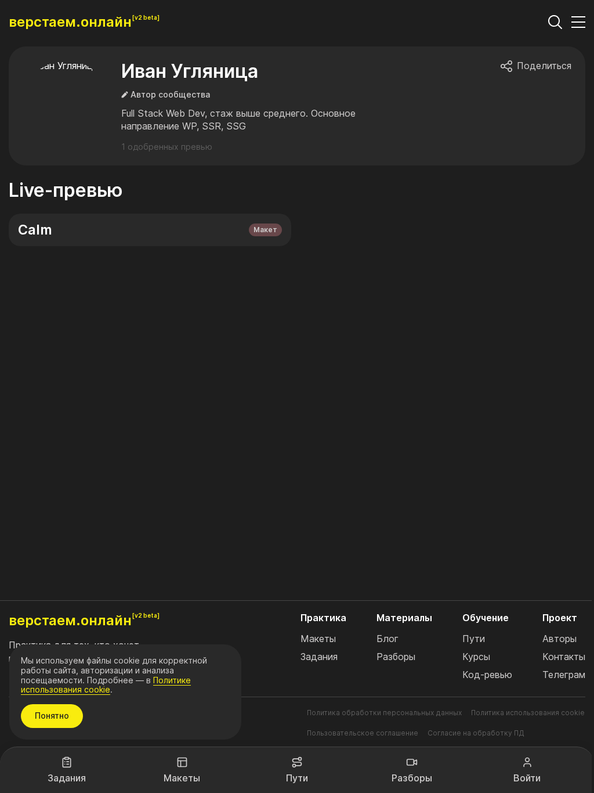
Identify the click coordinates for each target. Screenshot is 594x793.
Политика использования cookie (528, 712)
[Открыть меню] (578, 22)
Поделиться (544, 65)
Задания (67, 778)
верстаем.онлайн (70, 22)
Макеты (182, 778)
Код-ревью (487, 674)
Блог (387, 638)
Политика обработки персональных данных (384, 712)
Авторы (559, 638)
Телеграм (563, 674)
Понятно (52, 715)
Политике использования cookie (106, 685)
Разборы (412, 778)
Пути (297, 778)
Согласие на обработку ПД (476, 733)
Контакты (563, 656)
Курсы (476, 656)
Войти (527, 778)
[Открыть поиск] (555, 22)
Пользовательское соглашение (362, 733)
